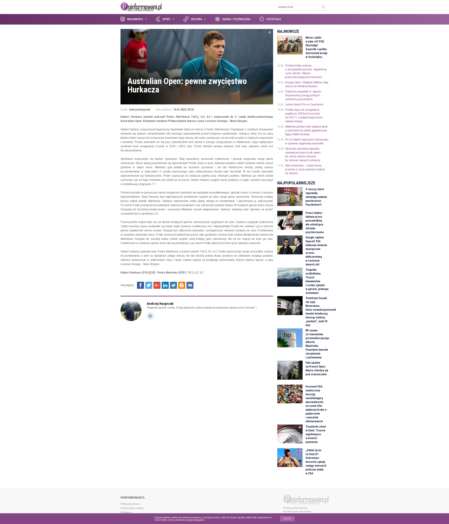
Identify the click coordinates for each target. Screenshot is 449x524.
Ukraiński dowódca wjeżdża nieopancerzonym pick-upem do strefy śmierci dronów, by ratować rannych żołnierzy (303, 154)
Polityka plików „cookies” (132, 508)
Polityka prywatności (130, 504)
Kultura (196, 19)
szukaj (323, 7)
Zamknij (287, 519)
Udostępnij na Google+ (156, 285)
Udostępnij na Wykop (173, 285)
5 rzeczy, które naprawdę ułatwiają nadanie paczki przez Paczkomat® (316, 196)
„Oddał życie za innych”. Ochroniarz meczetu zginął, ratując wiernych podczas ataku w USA (316, 461)
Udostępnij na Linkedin (165, 285)
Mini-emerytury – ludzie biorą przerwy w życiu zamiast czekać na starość (305, 169)
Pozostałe (274, 19)
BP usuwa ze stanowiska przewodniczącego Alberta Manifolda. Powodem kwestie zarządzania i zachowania (317, 344)
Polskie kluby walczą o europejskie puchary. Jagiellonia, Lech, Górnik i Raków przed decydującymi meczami (306, 71)
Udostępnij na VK (189, 285)
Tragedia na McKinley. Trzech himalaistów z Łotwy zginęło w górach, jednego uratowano (317, 281)
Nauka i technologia (236, 19)
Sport (166, 19)
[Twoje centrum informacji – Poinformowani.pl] (141, 6)
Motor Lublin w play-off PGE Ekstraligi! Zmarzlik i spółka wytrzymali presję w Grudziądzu (316, 47)
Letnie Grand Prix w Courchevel (304, 104)
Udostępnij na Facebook (140, 285)
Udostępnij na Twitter (148, 285)
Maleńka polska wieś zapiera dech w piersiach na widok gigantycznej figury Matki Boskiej (306, 130)
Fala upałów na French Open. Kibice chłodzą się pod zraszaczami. (317, 368)
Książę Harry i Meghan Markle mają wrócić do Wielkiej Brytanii (306, 84)
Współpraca (126, 512)
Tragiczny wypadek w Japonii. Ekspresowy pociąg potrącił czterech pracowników (303, 95)
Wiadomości (135, 19)
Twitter (150, 315)
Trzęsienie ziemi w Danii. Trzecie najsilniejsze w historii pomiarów (316, 434)
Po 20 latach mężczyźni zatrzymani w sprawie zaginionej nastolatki (306, 141)
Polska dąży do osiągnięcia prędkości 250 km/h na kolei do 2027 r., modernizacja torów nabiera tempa (304, 115)
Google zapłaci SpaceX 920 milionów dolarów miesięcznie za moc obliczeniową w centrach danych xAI (316, 251)
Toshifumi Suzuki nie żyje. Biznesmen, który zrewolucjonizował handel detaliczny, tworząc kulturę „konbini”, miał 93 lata (317, 311)
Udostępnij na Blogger (181, 285)
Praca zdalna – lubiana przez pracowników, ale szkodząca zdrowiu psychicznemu (315, 222)
